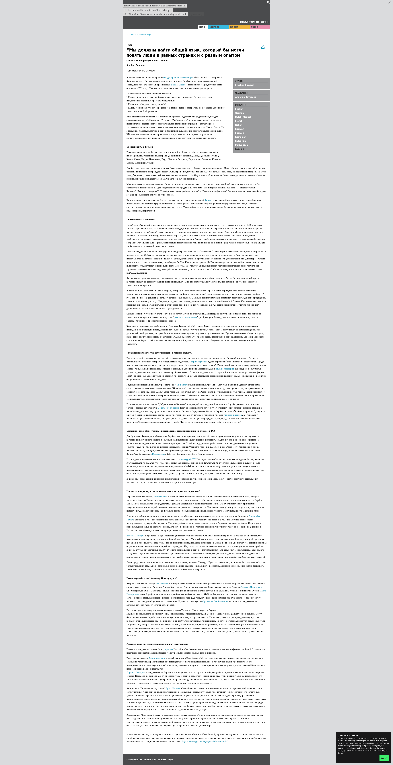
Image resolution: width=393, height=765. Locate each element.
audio (254, 27)
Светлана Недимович (251, 587)
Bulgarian (240, 141)
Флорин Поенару (135, 536)
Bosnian (239, 129)
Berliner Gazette (178, 85)
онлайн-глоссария (225, 369)
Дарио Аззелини (156, 658)
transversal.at (134, 759)
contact (264, 21)
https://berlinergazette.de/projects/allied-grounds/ (204, 741)
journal (214, 27)
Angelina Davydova (245, 97)
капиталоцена (190, 317)
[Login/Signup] (389, 3)
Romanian (240, 137)
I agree (384, 758)
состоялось (163, 583)
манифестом (181, 385)
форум (208, 200)
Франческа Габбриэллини (215, 601)
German (239, 113)
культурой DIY (188, 459)
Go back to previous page (140, 34)
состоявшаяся (161, 496)
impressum (150, 759)
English (239, 109)
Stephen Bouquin (244, 85)
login (170, 759)
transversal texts (250, 22)
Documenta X (158, 454)
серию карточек (199, 362)
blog (202, 27)
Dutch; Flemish (243, 117)
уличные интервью (233, 415)
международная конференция (178, 77)
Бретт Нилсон (173, 688)
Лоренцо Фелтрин (135, 672)
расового (179, 317)
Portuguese (241, 145)
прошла (169, 649)
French (239, 121)
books (234, 27)
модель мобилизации (168, 408)
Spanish (239, 133)
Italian (238, 125)
